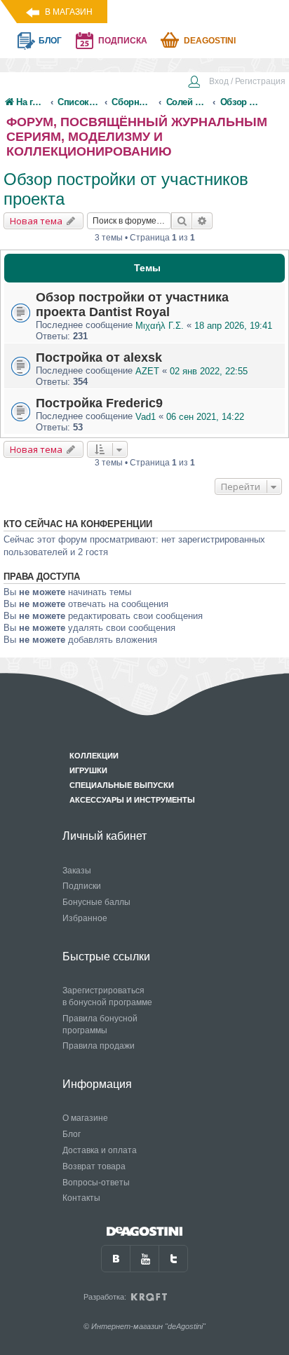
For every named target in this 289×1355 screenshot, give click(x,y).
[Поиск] (181, 220)
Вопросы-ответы (96, 1182)
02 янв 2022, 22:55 (209, 371)
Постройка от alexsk (99, 357)
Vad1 (145, 416)
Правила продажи (98, 1046)
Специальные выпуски (121, 785)
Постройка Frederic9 (99, 403)
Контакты (81, 1198)
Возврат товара (94, 1166)
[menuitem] (236, 82)
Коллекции (94, 755)
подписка (122, 41)
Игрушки (88, 770)
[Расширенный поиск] (202, 220)
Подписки (81, 886)
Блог (71, 1134)
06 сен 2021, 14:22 (205, 416)
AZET (147, 371)
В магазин (69, 12)
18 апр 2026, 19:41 (233, 325)
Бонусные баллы (96, 902)
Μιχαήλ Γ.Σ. (159, 325)
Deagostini (210, 41)
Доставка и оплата (99, 1150)
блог (50, 41)
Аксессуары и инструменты (132, 800)
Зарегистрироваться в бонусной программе (107, 996)
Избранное (84, 918)
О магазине (85, 1118)
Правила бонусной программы (99, 1024)
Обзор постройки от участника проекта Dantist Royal (132, 304)
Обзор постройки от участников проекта (126, 189)
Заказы (76, 871)
